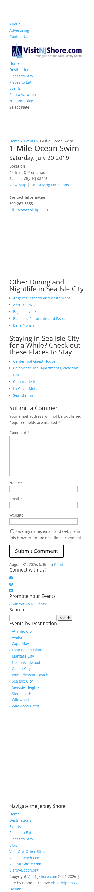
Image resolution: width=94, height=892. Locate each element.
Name (16, 482)
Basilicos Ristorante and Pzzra (39, 318)
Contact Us (18, 36)
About (14, 24)
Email (15, 498)
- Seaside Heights (24, 687)
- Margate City (21, 656)
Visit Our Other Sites (27, 851)
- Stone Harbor (22, 693)
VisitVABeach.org (24, 870)
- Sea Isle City (21, 681)
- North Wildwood (24, 662)
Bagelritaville (24, 311)
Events (15, 88)
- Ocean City (20, 668)
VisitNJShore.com (42, 876)
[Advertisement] (48, 245)
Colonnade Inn (26, 381)
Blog (13, 845)
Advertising (19, 30)
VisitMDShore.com (25, 863)
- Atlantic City (21, 631)
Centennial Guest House (34, 361)
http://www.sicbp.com (28, 209)
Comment (19, 432)
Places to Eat (20, 82)
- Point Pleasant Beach (28, 674)
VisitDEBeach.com (24, 857)
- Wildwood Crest (24, 705)
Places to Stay (21, 75)
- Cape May (19, 643)
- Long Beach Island (26, 649)
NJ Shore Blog (21, 100)
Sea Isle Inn (23, 395)
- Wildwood (19, 699)
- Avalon (16, 637)
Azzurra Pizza (25, 304)
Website (16, 515)
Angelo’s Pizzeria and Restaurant (41, 297)
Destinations (20, 69)
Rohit (58, 564)
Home (14, 63)
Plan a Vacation (22, 94)
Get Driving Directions (50, 184)
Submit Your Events (29, 603)
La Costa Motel (26, 388)
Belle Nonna (23, 325)
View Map (17, 184)
